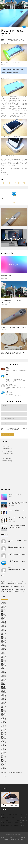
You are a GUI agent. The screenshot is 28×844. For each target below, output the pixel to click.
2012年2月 (3, 680)
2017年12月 (4, 610)
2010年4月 (3, 710)
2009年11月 (4, 717)
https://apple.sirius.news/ (16, 772)
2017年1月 (3, 618)
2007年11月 (4, 748)
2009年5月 (3, 725)
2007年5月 (3, 756)
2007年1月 (3, 761)
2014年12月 (4, 640)
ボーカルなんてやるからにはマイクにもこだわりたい (14, 327)
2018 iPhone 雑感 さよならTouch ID (17, 510)
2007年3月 (3, 759)
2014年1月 (3, 651)
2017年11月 (4, 611)
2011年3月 (3, 695)
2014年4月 (3, 647)
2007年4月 (3, 757)
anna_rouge (9, 384)
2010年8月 (3, 705)
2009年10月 (4, 718)
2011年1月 (3, 698)
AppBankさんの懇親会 (6, 39)
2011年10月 (4, 686)
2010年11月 (4, 701)
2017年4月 (3, 615)
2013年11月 (4, 653)
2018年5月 (3, 606)
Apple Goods (6, 448)
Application (6, 451)
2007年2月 (3, 760)
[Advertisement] (13, 476)
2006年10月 (4, 766)
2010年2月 (3, 713)
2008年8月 (3, 737)
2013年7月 (3, 657)
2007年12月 (4, 747)
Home (2, 837)
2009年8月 (3, 721)
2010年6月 (3, 707)
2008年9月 (3, 736)
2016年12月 (4, 620)
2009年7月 (3, 722)
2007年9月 (3, 751)
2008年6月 (3, 740)
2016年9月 (3, 622)
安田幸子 (10, 546)
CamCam (10, 560)
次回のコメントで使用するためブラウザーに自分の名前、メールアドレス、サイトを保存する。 (14, 429)
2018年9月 (3, 605)
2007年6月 (3, 755)
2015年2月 (3, 637)
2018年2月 (3, 609)
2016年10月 (4, 621)
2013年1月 (3, 665)
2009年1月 (3, 730)
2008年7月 (3, 738)
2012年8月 (3, 672)
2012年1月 (3, 682)
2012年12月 (4, 667)
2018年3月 (3, 607)
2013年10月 (4, 655)
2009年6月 (3, 724)
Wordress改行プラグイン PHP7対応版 (17, 554)
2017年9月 (3, 613)
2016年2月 (3, 625)
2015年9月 (3, 632)
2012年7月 (3, 674)
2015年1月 (3, 638)
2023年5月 (3, 603)
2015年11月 (4, 629)
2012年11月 (4, 668)
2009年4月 (3, 726)
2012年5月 (3, 676)
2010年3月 (3, 711)
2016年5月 (3, 624)
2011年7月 (3, 690)
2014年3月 (3, 648)
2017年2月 (3, 617)
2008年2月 (3, 744)
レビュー (4, 172)
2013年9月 (3, 656)
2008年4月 (3, 741)
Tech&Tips (6, 458)
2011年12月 (4, 683)
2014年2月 (3, 649)
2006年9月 (3, 767)
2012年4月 (3, 678)
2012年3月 (3, 679)
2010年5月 (3, 709)
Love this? (3, 174)
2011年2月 (3, 697)
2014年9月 (3, 641)
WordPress (6, 460)
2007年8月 (3, 752)
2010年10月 (4, 702)
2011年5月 (3, 693)
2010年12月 (4, 699)
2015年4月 (3, 634)
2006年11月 (4, 764)
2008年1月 (3, 745)
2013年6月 (3, 659)
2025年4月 (3, 602)
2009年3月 (3, 728)
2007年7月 (3, 753)
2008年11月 (4, 733)
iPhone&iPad (6, 453)
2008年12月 (4, 732)
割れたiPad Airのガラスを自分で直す (17, 547)
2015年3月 (3, 636)
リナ (9, 539)
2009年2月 (3, 729)
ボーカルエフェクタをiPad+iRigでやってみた (12, 581)
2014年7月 (3, 644)
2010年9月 (3, 703)
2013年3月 (3, 663)
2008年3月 (3, 743)
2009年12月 (4, 715)
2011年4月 (3, 694)
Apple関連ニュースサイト (7, 275)
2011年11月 (3, 684)
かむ (2, 198)
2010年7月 (3, 706)
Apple (4, 446)
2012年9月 (3, 671)
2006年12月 (4, 763)
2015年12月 (4, 628)
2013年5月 (3, 660)
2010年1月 (3, 714)
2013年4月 (3, 661)
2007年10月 (4, 749)
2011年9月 (3, 687)
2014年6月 (3, 645)
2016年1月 (3, 626)
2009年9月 (3, 720)
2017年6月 (3, 614)
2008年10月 (4, 734)
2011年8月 (3, 688)
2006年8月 (3, 768)
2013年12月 (4, 652)
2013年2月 (3, 664)
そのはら (10, 553)
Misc (2, 29)
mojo (7, 367)
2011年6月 (3, 691)
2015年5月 (3, 633)
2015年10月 (4, 630)
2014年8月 (3, 642)
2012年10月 (4, 670)
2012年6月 (3, 675)
